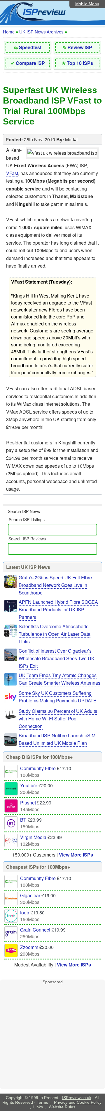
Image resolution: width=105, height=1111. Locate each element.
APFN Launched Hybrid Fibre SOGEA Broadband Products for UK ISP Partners (58, 609)
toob (24, 912)
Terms (42, 1102)
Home (9, 31)
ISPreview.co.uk (76, 1097)
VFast (12, 173)
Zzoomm (29, 947)
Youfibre (28, 785)
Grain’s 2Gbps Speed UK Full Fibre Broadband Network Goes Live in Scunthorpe (55, 585)
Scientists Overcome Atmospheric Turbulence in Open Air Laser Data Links (54, 634)
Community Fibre (38, 768)
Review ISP (79, 47)
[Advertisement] (52, 1036)
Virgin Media (33, 837)
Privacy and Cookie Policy (78, 1102)
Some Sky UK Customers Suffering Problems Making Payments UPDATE (58, 697)
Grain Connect (35, 929)
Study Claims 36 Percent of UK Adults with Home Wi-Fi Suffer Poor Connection (58, 718)
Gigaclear (30, 895)
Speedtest (30, 47)
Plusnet (28, 802)
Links (38, 1107)
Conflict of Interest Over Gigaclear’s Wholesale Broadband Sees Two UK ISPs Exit (56, 658)
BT (23, 819)
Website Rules (62, 1107)
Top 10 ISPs (80, 63)
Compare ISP (30, 63)
